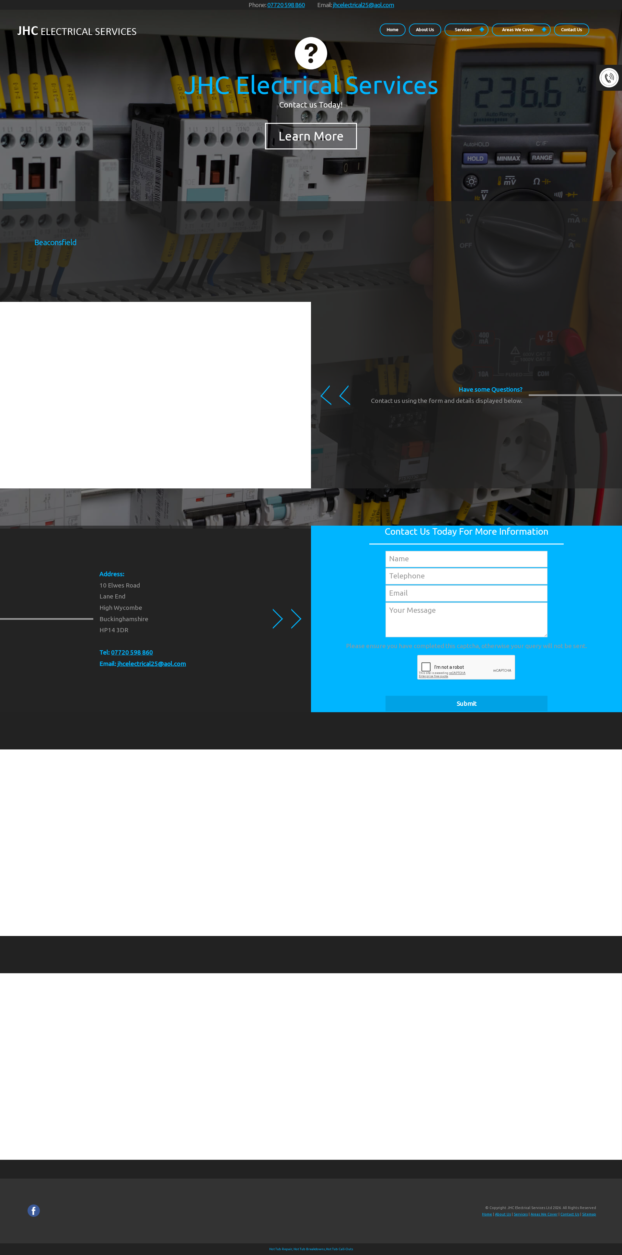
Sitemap (589, 1214)
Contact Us (571, 29)
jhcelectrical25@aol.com (363, 4)
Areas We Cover (518, 29)
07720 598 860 (286, 4)
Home (392, 29)
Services (463, 29)
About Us (425, 29)
